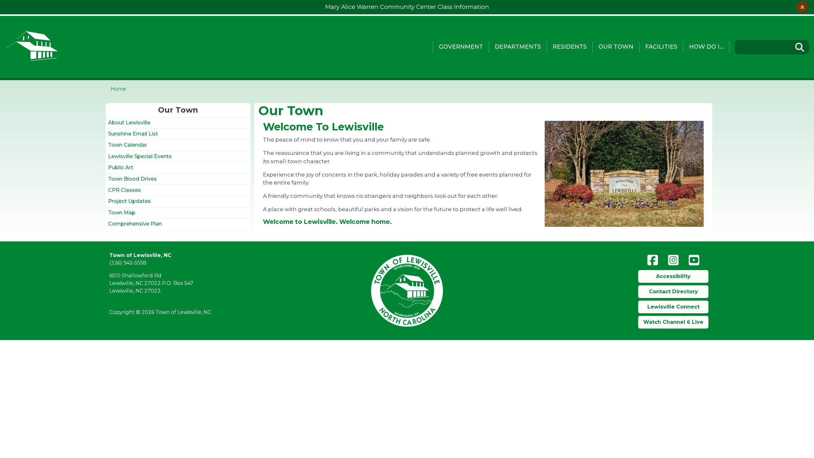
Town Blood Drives (132, 179)
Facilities (661, 46)
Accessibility (673, 276)
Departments (518, 46)
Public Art (120, 167)
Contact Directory (673, 291)
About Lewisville (129, 123)
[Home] (173, 46)
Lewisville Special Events (140, 156)
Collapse (802, 7)
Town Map (121, 213)
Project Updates (129, 201)
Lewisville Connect (673, 307)
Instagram (673, 260)
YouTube (694, 260)
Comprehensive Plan (135, 224)
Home (118, 89)
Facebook (652, 260)
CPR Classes (124, 190)
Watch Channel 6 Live (673, 322)
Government (461, 46)
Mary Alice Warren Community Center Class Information (407, 6)
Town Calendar (127, 145)
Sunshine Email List (133, 134)
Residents (570, 46)
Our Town (615, 46)
